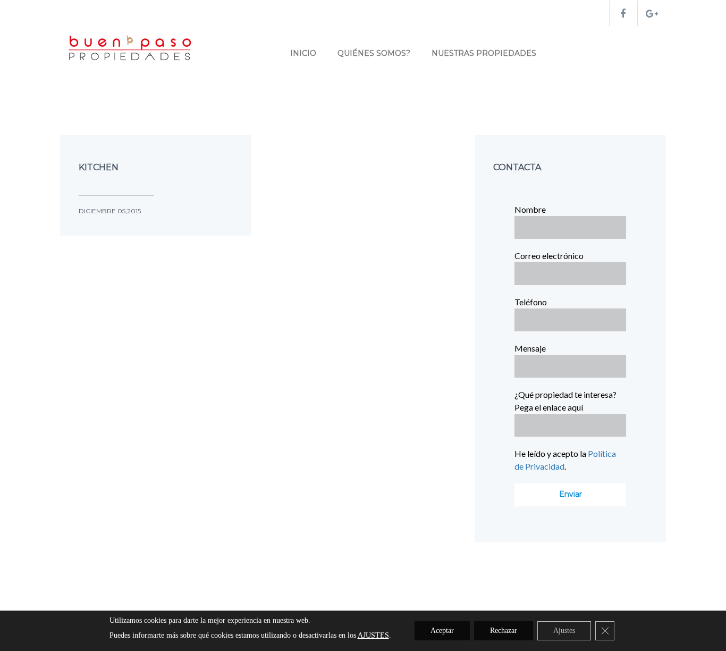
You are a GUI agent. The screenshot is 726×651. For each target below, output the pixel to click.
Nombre (530, 209)
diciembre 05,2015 (110, 211)
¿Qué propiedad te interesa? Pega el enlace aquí (565, 400)
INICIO (303, 53)
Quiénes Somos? (373, 53)
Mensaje (530, 348)
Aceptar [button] (442, 631)
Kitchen (99, 167)
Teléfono (530, 302)
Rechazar (503, 631)
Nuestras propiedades (484, 53)
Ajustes (564, 631)
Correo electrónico (549, 256)
